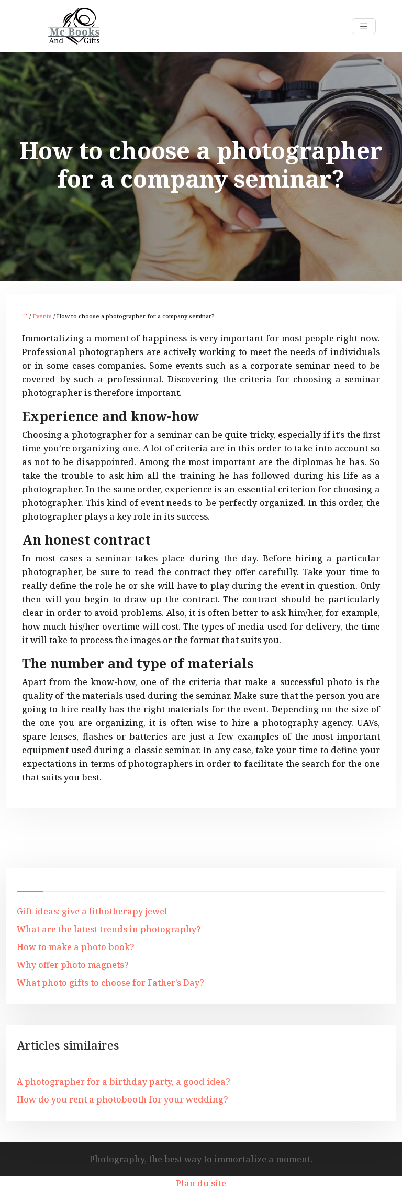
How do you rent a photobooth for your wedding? (122, 1099)
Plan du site (201, 1183)
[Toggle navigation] (364, 26)
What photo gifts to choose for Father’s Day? (110, 982)
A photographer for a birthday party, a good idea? (123, 1081)
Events (42, 316)
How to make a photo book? (76, 947)
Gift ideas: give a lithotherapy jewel (92, 911)
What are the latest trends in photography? (109, 929)
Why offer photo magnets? (73, 965)
